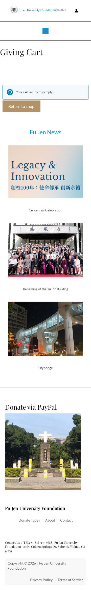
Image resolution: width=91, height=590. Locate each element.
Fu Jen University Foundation (35, 508)
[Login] (76, 10)
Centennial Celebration (45, 210)
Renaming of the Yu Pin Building (45, 289)
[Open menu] (45, 31)
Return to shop (21, 106)
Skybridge (45, 368)
